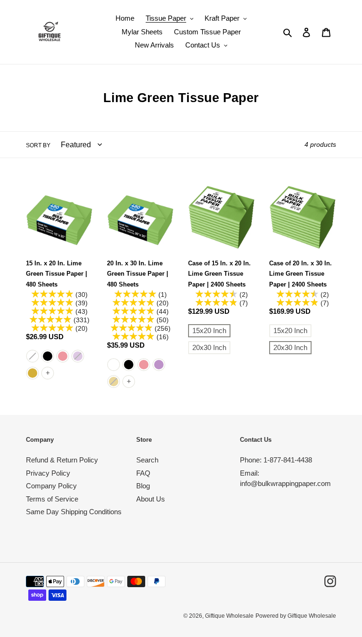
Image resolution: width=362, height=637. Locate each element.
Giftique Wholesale (229, 616)
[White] (113, 364)
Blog (143, 486)
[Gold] (32, 373)
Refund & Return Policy (62, 460)
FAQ (143, 473)
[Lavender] (158, 364)
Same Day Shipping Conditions (74, 512)
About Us (150, 499)
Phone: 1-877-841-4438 (276, 460)
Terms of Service (52, 499)
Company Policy (51, 486)
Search (147, 460)
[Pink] (62, 356)
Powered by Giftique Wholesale (295, 616)
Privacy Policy (48, 473)
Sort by (38, 145)
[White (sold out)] (32, 356)
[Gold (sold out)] (113, 381)
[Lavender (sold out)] (77, 356)
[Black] (47, 356)
